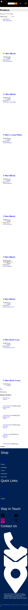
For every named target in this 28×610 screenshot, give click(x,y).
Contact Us (4, 495)
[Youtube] (16, 516)
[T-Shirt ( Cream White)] (15, 116)
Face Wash (4, 458)
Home (2, 486)
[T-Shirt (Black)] (15, 157)
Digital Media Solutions (7, 606)
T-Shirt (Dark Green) (11, 380)
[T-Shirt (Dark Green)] (15, 362)
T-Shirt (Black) (9, 176)
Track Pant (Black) (8, 425)
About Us (4, 489)
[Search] (15, 3)
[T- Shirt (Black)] (15, 35)
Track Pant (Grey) (7, 415)
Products (3, 492)
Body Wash (4, 461)
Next (1, 389)
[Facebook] (3, 516)
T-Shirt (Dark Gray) (11, 340)
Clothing (8, 58)
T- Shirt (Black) (9, 54)
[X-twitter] (16, 520)
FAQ (2, 505)
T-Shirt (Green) (7, 434)
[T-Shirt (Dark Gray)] (15, 321)
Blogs (2, 502)
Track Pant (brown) (8, 406)
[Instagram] (3, 520)
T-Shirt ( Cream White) (12, 135)
